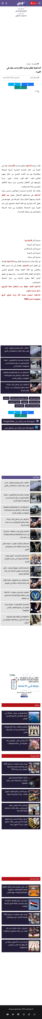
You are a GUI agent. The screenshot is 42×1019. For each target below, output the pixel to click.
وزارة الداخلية (19, 406)
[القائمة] (39, 4)
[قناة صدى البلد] (21, 3)
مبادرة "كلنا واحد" (14, 402)
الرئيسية (34, 64)
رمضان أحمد (33, 77)
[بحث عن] (3, 4)
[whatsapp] (20, 87)
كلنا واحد (11, 165)
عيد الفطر (5, 195)
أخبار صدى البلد (34, 398)
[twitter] (14, 84)
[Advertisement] (21, 40)
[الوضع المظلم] (6, 4)
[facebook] (27, 84)
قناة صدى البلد (34, 402)
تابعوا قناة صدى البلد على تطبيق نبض (19, 428)
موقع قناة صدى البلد (32, 406)
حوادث (28, 64)
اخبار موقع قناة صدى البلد (19, 398)
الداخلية (29, 165)
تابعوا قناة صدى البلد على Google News (19, 421)
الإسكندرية (28, 240)
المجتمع (26, 265)
